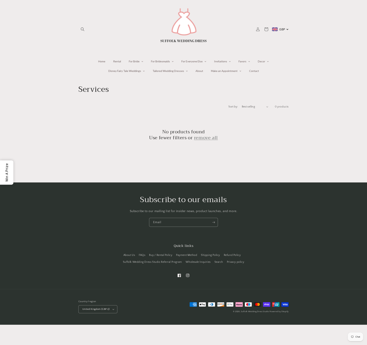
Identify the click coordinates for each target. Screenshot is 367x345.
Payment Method (186, 255)
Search (218, 262)
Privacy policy (235, 262)
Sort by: (233, 106)
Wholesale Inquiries (198, 262)
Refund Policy (232, 255)
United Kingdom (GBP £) (96, 309)
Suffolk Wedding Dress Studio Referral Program (152, 262)
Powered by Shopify (279, 312)
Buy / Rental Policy (160, 255)
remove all (206, 138)
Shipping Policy (210, 255)
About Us (129, 255)
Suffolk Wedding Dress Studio (255, 312)
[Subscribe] (213, 222)
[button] (82, 29)
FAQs (142, 255)
